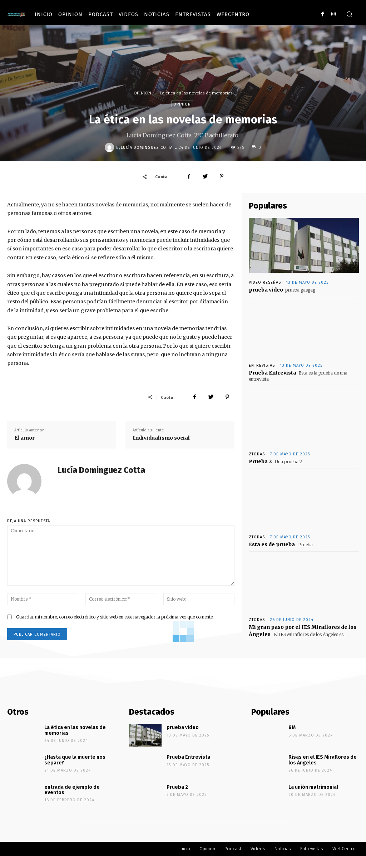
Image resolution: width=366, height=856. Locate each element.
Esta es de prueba (272, 544)
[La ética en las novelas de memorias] (23, 735)
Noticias (156, 14)
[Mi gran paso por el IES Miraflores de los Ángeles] (304, 582)
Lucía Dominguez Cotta (147, 148)
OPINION (142, 93)
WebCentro (233, 14)
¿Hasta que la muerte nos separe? (74, 759)
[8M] (267, 735)
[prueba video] (304, 245)
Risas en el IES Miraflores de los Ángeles (322, 759)
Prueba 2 (260, 461)
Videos (128, 14)
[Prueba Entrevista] (304, 328)
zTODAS (257, 454)
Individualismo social (161, 438)
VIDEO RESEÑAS (265, 282)
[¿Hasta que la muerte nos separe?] (23, 765)
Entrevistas (193, 14)
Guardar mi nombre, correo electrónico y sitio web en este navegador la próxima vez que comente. (115, 617)
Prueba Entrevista (272, 373)
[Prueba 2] (304, 417)
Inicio (44, 14)
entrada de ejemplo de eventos (72, 790)
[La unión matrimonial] (267, 795)
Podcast (100, 14)
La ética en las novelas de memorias (75, 730)
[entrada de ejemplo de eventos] (23, 795)
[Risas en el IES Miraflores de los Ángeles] (267, 765)
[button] (349, 14)
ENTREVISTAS (262, 365)
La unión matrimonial (313, 787)
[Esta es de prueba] (304, 500)
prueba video (266, 290)
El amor (24, 438)
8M (292, 727)
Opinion (70, 14)
